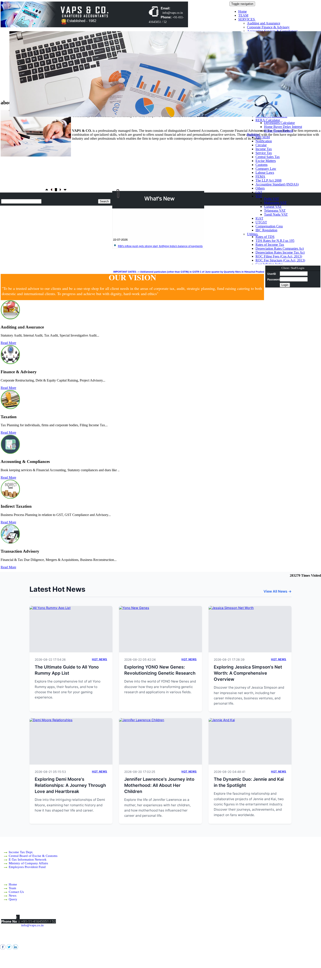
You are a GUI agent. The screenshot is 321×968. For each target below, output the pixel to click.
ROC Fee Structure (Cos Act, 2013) (280, 260)
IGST (259, 218)
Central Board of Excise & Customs (33, 856)
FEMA (260, 176)
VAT (259, 196)
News (12, 895)
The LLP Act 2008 (268, 180)
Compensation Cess (269, 226)
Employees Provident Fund (27, 867)
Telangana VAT (275, 210)
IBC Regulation (266, 230)
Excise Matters (265, 161)
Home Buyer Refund (278, 130)
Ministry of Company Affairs (28, 863)
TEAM (243, 15)
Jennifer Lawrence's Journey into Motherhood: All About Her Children (159, 785)
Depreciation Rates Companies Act (279, 248)
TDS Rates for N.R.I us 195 (274, 240)
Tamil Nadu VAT (276, 214)
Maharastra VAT (275, 203)
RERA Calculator (268, 120)
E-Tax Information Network (28, 859)
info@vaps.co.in (32, 925)
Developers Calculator (279, 123)
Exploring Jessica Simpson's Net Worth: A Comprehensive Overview (248, 673)
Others (260, 188)
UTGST (261, 222)
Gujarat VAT (273, 206)
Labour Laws (264, 172)
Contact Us (16, 892)
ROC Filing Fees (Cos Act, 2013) (278, 256)
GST (258, 192)
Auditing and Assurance (263, 23)
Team (12, 888)
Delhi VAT (271, 199)
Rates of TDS (264, 237)
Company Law (265, 168)
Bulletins (253, 134)
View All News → (278, 591)
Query (13, 899)
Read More (8, 343)
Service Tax (263, 153)
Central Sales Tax (267, 157)
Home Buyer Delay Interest (283, 127)
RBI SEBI (262, 137)
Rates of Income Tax (269, 244)
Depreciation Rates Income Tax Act (280, 252)
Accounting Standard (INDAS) (277, 184)
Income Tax (263, 149)
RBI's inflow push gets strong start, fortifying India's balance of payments (160, 236)
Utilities (253, 234)
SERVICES (247, 19)
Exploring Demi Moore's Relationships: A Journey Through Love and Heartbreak (70, 785)
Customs (261, 165)
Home (242, 11)
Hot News (99, 659)
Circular (261, 145)
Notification (263, 141)
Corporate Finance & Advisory (268, 27)
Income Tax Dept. (21, 852)
